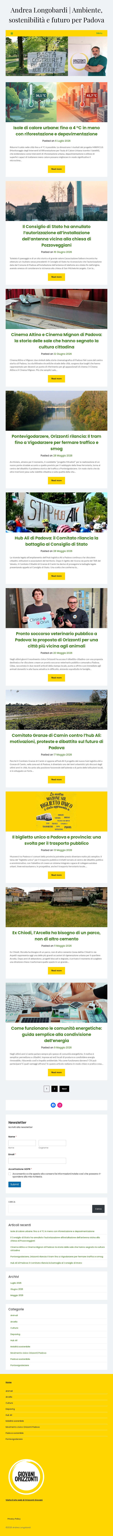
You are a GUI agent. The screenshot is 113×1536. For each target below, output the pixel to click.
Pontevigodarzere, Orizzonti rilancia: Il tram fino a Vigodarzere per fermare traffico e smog (56, 442)
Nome (11, 1148)
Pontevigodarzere (19, 1365)
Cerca (11, 1201)
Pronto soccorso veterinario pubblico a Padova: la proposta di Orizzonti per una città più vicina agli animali (56, 640)
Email (12, 1154)
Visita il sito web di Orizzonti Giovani (24, 1500)
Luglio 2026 (15, 1282)
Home (9, 1382)
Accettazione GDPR (20, 1169)
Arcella (13, 1321)
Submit (14, 1184)
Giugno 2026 (16, 1289)
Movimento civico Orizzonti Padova (28, 1352)
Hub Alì (13, 1340)
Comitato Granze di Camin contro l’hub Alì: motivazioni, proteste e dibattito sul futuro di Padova (56, 741)
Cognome (43, 1148)
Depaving (15, 1334)
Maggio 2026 (16, 1295)
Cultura (14, 1327)
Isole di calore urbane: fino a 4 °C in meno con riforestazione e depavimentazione (52, 1231)
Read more (56, 169)
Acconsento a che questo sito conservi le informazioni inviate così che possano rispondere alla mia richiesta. (57, 1175)
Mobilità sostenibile (20, 1346)
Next (64, 1088)
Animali (14, 1315)
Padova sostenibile (20, 1359)
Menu (99, 33)
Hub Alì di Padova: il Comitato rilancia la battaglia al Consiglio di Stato (46, 1262)
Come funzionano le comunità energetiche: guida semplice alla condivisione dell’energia (56, 1034)
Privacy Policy (14, 1518)
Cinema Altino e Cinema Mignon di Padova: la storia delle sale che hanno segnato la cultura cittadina (56, 341)
